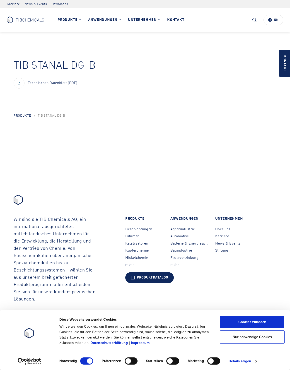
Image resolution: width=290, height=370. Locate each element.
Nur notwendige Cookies (252, 337)
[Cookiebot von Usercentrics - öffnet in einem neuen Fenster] (29, 361)
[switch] (131, 361)
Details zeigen (240, 361)
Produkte (22, 115)
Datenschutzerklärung (109, 343)
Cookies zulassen (252, 322)
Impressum (140, 343)
